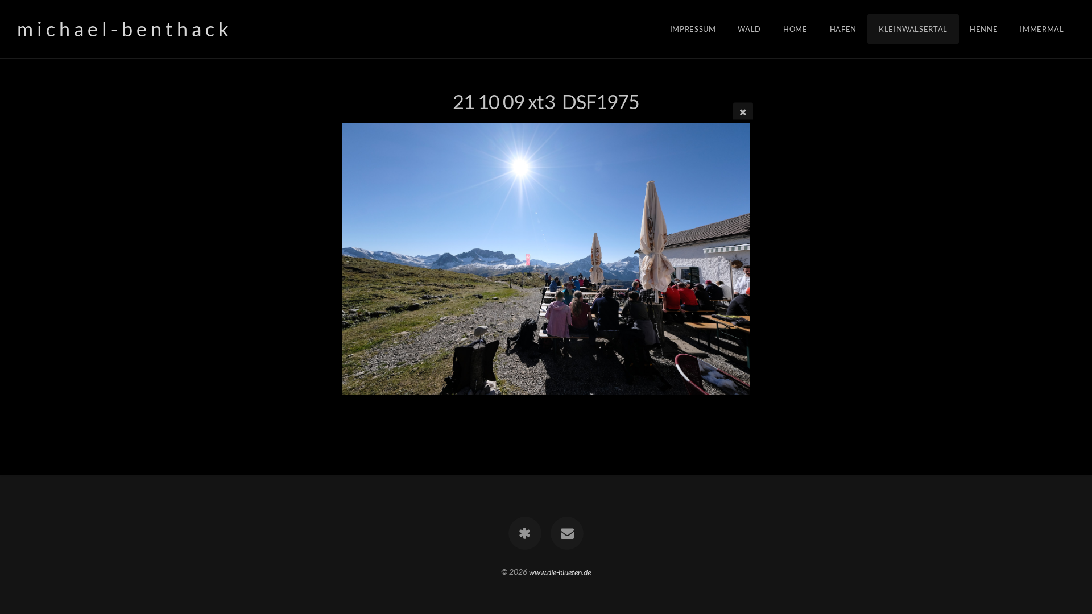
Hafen (843, 29)
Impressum (693, 29)
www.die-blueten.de (560, 571)
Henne (984, 29)
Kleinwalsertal (913, 29)
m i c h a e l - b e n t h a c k (123, 28)
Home (795, 29)
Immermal (1042, 29)
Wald (749, 29)
